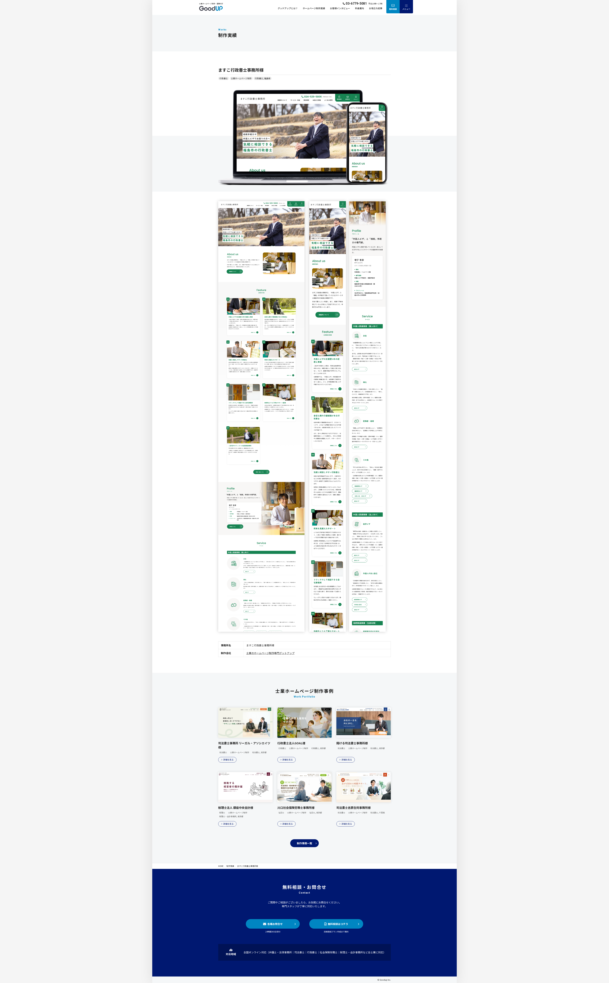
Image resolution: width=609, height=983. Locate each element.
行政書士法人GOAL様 (291, 743)
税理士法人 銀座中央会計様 (235, 807)
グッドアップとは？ (288, 8)
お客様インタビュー (340, 8)
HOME (220, 866)
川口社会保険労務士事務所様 (295, 807)
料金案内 (359, 8)
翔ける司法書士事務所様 (352, 743)
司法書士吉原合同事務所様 (353, 807)
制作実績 (230, 866)
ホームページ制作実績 (314, 8)
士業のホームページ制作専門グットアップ (270, 653)
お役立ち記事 (375, 8)
